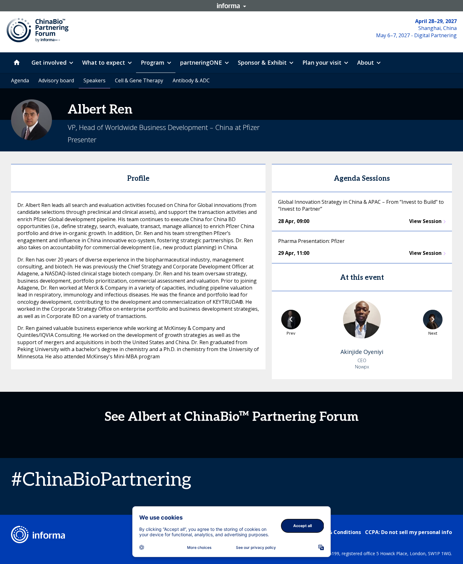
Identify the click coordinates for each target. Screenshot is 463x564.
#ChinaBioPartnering (101, 480)
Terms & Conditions (336, 532)
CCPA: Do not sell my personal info (408, 532)
